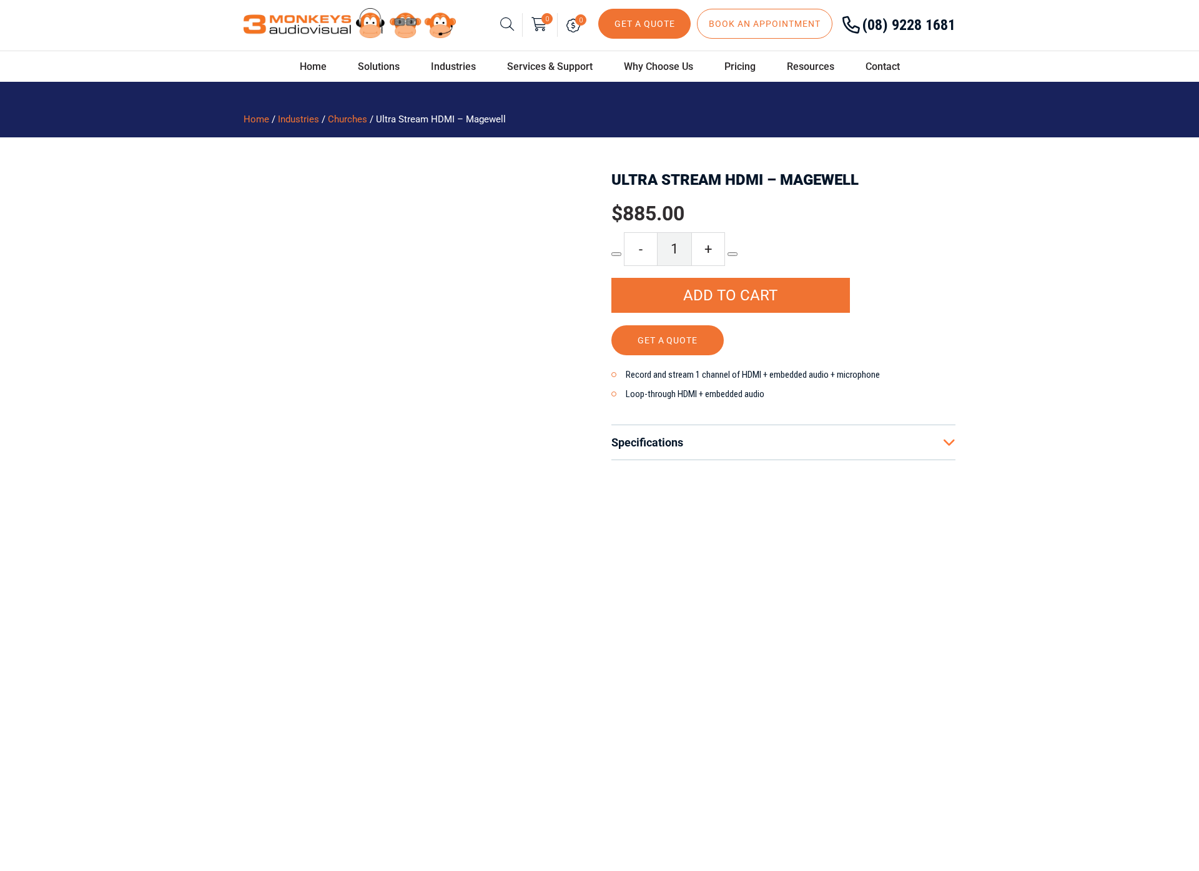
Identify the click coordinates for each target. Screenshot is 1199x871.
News (218, 760)
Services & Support (550, 66)
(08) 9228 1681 (908, 25)
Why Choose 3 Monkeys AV (267, 698)
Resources (810, 66)
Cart (547, 19)
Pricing (740, 66)
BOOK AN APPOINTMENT (765, 24)
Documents (444, 739)
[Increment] (733, 254)
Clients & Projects (246, 739)
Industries (298, 119)
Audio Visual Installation (473, 719)
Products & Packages (679, 677)
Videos (434, 760)
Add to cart (730, 295)
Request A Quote (668, 698)
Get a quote (668, 340)
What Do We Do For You (260, 677)
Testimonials (235, 719)
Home (313, 66)
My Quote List (576, 25)
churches (347, 119)
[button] (547, 190)
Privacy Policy (663, 739)
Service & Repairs (457, 698)
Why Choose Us (658, 66)
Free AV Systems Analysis (476, 677)
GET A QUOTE (644, 24)
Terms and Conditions (681, 760)
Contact (883, 66)
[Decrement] (616, 254)
